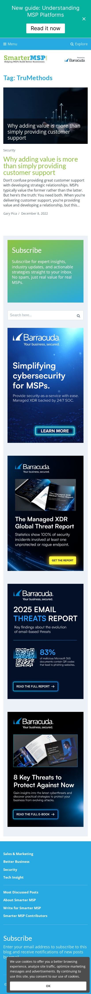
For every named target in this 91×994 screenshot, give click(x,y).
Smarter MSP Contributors (25, 915)
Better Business (16, 861)
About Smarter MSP (19, 900)
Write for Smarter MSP (22, 908)
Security (9, 150)
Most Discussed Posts (20, 892)
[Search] (78, 315)
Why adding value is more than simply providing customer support (40, 165)
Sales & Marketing (18, 853)
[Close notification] (84, 19)
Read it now (46, 28)
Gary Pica (10, 213)
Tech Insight (13, 877)
